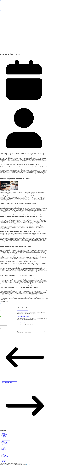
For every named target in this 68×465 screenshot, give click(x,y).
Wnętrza (4, 460)
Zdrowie (3, 461)
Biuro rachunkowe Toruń (22, 303)
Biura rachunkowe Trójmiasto (23, 316)
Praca (3, 446)
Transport (4, 454)
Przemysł (4, 448)
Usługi (3, 458)
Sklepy (3, 450)
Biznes (1, 51)
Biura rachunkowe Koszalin (22, 322)
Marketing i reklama (6, 440)
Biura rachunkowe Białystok (22, 310)
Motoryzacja (4, 442)
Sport (3, 451)
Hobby (3, 437)
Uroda (3, 457)
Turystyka (4, 455)
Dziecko (3, 435)
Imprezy (3, 439)
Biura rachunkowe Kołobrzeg (22, 329)
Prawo (3, 447)
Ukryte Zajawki (5, 456)
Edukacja (4, 436)
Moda (3, 441)
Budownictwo (4, 434)
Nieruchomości (5, 443)
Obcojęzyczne (5, 444)
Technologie (4, 453)
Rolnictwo (4, 449)
